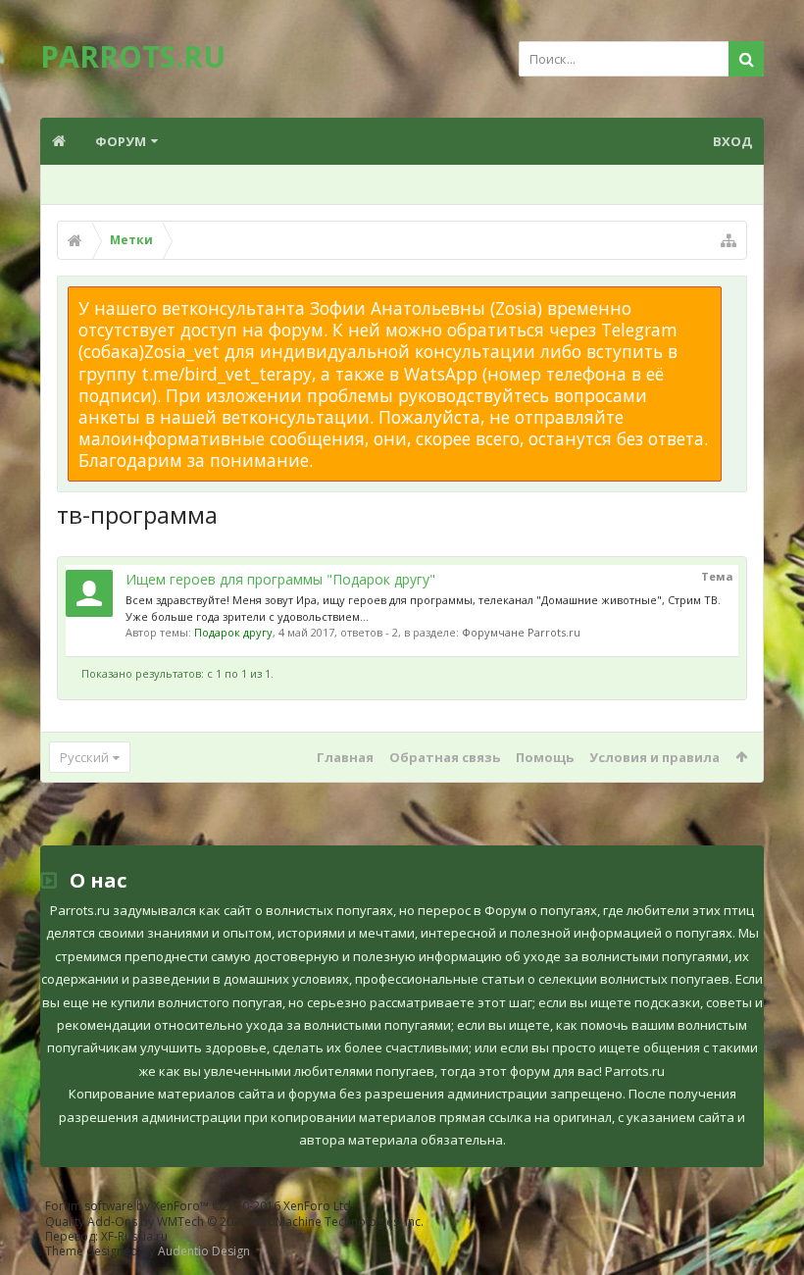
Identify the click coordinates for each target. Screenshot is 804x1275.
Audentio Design (204, 1251)
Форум (120, 141)
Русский (84, 757)
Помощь (545, 757)
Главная (345, 757)
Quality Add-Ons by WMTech (234, 1221)
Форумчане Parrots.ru (521, 632)
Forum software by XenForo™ (199, 1206)
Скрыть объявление (733, 296)
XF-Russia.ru (134, 1236)
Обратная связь (444, 757)
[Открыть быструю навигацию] (728, 240)
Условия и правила (654, 757)
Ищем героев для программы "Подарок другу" (280, 579)
